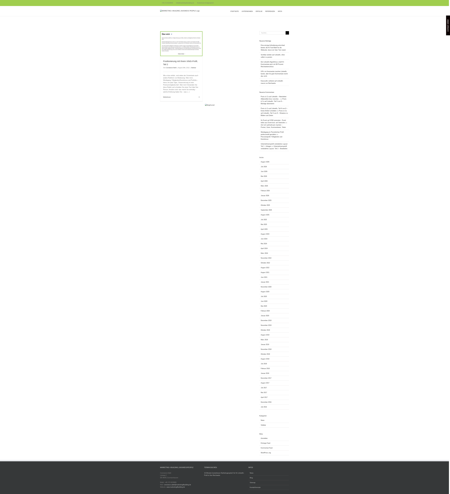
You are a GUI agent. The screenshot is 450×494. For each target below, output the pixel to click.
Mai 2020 (264, 306)
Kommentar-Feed (266, 448)
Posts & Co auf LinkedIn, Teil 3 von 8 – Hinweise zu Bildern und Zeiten (274, 113)
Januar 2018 (265, 373)
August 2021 (265, 272)
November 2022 (266, 258)
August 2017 (265, 383)
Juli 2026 (264, 167)
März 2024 (264, 253)
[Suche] (285, 11)
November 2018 (266, 349)
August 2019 (265, 335)
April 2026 (264, 181)
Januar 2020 (265, 316)
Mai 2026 (264, 176)
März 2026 (264, 186)
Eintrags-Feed (265, 443)
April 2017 (264, 397)
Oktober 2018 (265, 354)
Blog (251, 478)
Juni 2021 (264, 277)
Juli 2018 (264, 364)
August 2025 (265, 215)
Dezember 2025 (266, 200)
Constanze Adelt (171, 68)
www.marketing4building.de (176, 487)
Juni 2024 (264, 239)
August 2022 (265, 267)
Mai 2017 (264, 392)
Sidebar (193, 68)
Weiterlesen (167, 97)
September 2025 (266, 210)
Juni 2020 (264, 301)
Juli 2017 (264, 388)
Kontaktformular (255, 487)
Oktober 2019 (265, 330)
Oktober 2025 (265, 205)
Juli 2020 (264, 296)
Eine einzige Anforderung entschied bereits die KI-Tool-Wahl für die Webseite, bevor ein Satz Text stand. (273, 47)
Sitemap (252, 482)
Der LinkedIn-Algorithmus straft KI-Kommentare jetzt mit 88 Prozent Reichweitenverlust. (272, 64)
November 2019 (266, 325)
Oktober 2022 (265, 263)
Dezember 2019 (266, 320)
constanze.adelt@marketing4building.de (177, 485)
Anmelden (264, 438)
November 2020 (266, 287)
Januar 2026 (265, 195)
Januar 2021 (265, 282)
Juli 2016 (264, 407)
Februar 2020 (265, 311)
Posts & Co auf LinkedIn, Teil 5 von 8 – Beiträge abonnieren (273, 101)
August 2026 (265, 162)
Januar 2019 (265, 344)
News (262, 420)
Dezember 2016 (266, 402)
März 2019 (264, 340)
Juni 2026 (264, 171)
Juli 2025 (264, 219)
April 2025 (264, 229)
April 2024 (264, 248)
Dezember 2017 (266, 378)
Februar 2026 (265, 191)
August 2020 (265, 292)
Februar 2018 (265, 368)
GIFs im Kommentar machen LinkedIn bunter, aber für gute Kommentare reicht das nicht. (274, 74)
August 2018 (265, 359)
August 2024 (265, 234)
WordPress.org (266, 453)
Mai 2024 (264, 243)
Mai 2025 (264, 224)
